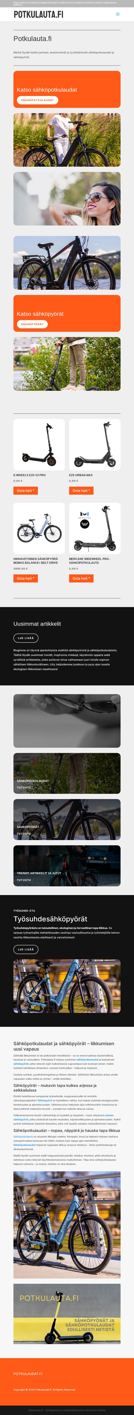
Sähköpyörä (45, 1100)
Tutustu (24, 787)
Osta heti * (25, 491)
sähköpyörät (21, 1063)
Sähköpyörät (32, 324)
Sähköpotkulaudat (37, 100)
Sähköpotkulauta (23, 1136)
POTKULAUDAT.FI (27, 1374)
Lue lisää (26, 638)
